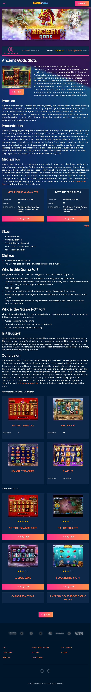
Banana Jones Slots (29, 383)
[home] (41, 5)
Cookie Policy (37, 658)
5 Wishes (68, 471)
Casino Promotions (23, 596)
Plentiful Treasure (23, 425)
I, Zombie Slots (23, 577)
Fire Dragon (68, 425)
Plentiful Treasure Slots (23, 528)
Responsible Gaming (40, 647)
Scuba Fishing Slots (68, 577)
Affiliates (6, 658)
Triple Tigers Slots (60, 50)
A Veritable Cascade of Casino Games (68, 598)
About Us (35, 652)
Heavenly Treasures (22, 471)
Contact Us (7, 652)
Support (64, 652)
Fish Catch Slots (68, 528)
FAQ (4, 647)
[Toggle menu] (4, 3)
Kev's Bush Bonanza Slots (23, 192)
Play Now (82, 3)
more (86, 225)
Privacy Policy (66, 647)
